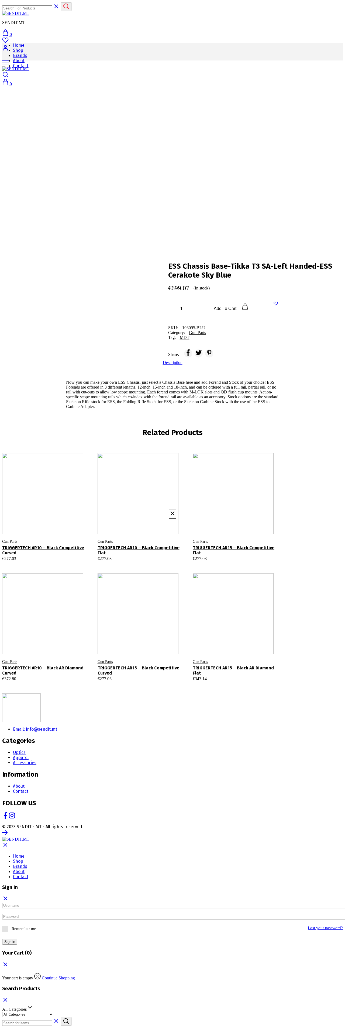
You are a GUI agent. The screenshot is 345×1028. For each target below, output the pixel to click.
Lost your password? (325, 928)
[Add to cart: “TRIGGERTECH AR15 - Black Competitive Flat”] (223, 526)
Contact (20, 65)
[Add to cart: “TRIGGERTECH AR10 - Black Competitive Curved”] (32, 526)
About (19, 60)
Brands (20, 55)
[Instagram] (12, 817)
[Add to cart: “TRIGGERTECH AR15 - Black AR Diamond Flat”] (223, 646)
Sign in (9, 942)
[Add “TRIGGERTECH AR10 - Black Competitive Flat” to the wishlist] (154, 526)
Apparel (21, 757)
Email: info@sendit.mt (35, 729)
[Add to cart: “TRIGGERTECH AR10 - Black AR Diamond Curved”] (32, 646)
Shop (18, 50)
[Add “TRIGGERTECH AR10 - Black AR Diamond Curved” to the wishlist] (59, 646)
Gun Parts (197, 332)
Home (19, 45)
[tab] (172, 363)
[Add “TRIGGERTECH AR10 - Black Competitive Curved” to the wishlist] (59, 526)
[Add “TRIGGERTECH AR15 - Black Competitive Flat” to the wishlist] (249, 526)
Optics (19, 752)
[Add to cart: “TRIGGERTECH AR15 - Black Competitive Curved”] (127, 646)
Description (172, 362)
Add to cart (225, 308)
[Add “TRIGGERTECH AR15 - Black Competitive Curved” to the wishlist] (154, 646)
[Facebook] (5, 817)
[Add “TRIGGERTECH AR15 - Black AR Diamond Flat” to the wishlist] (249, 646)
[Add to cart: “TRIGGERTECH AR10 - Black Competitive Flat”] (127, 526)
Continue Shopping (58, 978)
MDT (184, 337)
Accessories (24, 762)
